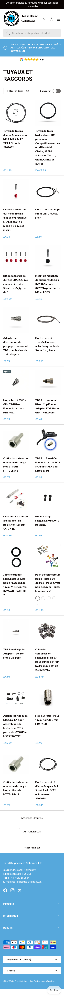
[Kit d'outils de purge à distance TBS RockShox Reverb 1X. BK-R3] (16, 498)
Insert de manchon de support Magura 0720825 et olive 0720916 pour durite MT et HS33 (47, 284)
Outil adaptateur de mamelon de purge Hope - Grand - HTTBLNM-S (15, 788)
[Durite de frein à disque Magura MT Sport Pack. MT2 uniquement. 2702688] (48, 764)
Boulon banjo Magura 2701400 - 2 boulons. (47, 520)
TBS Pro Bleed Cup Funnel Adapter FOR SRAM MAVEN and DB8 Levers (47, 464)
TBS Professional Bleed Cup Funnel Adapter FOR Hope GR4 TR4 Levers (47, 406)
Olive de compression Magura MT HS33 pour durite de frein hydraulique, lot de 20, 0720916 (47, 659)
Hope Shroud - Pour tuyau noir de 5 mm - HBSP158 (47, 719)
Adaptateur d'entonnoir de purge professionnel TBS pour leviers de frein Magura (15, 346)
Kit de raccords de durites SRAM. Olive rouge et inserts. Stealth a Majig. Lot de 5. (15, 284)
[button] (32, 59)
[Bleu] (49, 598)
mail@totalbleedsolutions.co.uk (24, 881)
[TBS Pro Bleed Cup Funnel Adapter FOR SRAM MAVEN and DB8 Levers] (48, 440)
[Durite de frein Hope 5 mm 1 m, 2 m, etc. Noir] (48, 191)
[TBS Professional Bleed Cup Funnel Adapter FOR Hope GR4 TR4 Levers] (48, 382)
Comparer (45, 91)
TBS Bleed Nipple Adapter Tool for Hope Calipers (13, 653)
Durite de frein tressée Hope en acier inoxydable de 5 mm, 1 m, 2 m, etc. (47, 344)
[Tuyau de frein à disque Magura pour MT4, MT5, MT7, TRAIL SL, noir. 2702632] (16, 113)
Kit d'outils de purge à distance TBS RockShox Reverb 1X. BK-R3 (15, 522)
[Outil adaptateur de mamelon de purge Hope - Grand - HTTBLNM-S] (16, 764)
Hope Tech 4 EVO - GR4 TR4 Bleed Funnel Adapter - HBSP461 (14, 406)
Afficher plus (32, 831)
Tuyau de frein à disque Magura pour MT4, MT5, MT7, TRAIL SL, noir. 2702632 (15, 139)
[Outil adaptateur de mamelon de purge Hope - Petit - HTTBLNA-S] (16, 440)
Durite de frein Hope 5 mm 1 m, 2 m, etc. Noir (47, 213)
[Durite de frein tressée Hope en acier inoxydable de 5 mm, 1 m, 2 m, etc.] (48, 320)
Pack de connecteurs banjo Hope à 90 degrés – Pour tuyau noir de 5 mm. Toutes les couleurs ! (48, 582)
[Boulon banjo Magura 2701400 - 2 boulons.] (48, 498)
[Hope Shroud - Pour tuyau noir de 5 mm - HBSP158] (48, 697)
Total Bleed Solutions (19, 981)
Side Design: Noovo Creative (42, 981)
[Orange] (54, 598)
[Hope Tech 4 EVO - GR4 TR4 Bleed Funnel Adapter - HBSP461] (16, 382)
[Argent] (43, 598)
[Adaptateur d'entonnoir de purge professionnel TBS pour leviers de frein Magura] (16, 320)
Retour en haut (32, 847)
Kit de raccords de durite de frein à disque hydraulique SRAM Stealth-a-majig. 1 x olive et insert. (15, 219)
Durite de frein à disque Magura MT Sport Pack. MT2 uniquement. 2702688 (46, 790)
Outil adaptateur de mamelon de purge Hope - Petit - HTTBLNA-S (15, 464)
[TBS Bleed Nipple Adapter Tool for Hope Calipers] (16, 631)
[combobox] (32, 33)
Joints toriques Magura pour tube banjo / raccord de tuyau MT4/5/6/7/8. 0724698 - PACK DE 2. (15, 584)
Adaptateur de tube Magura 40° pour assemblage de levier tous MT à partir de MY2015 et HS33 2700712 (15, 726)
